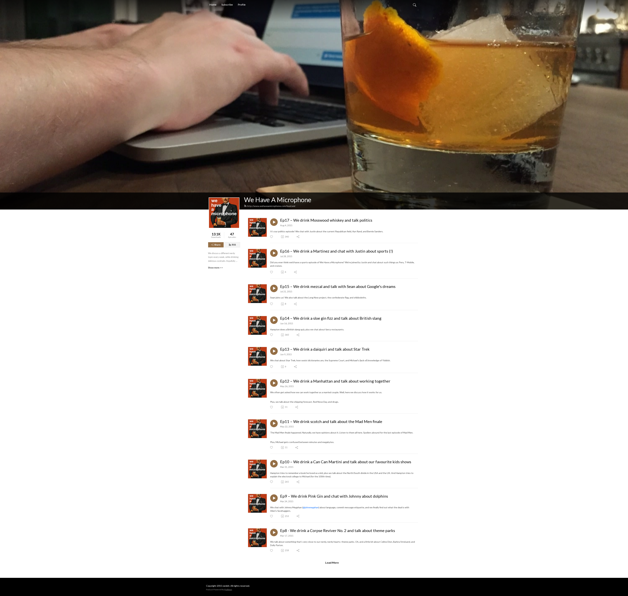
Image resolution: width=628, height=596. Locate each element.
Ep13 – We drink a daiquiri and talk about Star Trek (325, 349)
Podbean (228, 589)
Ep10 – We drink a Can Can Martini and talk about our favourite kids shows (345, 461)
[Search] (415, 4)
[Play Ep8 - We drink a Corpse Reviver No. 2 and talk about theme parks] (274, 532)
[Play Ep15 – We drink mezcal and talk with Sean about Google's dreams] (274, 288)
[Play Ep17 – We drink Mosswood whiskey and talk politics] (274, 222)
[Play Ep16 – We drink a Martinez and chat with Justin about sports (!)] (274, 253)
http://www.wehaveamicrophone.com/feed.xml (271, 206)
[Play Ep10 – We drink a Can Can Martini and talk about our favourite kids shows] (274, 464)
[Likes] (272, 236)
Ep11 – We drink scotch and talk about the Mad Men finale (331, 421)
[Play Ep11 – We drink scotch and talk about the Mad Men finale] (274, 423)
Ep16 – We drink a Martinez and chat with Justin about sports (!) (336, 251)
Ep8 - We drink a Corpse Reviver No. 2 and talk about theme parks (337, 530)
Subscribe (227, 4)
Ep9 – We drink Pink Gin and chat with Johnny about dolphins (334, 496)
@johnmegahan (311, 507)
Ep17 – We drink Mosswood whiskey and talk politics (326, 220)
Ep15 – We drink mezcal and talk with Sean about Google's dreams (337, 286)
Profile (241, 4)
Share (217, 244)
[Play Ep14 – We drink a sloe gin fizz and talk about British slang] (274, 320)
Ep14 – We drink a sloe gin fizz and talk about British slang (330, 318)
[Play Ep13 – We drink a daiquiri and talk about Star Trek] (274, 351)
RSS (234, 244)
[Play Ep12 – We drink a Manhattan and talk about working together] (274, 383)
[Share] (298, 236)
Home (212, 4)
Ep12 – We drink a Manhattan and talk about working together (335, 381)
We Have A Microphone (277, 200)
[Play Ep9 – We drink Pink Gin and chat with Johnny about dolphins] (274, 498)
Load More (332, 562)
